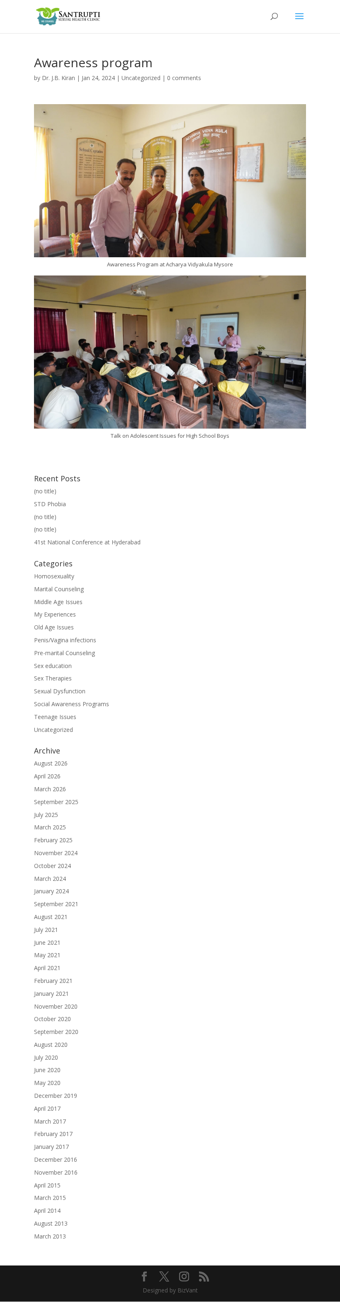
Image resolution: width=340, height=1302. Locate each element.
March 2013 (50, 1236)
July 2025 (46, 815)
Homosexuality (54, 576)
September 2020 (56, 1032)
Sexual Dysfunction (59, 691)
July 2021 (46, 930)
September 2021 (56, 904)
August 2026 (51, 763)
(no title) (45, 491)
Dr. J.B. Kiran (58, 78)
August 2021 (51, 917)
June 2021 (47, 942)
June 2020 (47, 1070)
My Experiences (55, 614)
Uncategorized (140, 78)
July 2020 (46, 1057)
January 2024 (51, 891)
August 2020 (51, 1044)
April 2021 (47, 968)
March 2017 (50, 1121)
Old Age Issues (54, 627)
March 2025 (50, 827)
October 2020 (52, 1019)
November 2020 (56, 1006)
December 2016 (55, 1159)
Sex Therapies (53, 678)
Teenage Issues (55, 717)
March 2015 (50, 1198)
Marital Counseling (59, 589)
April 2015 (47, 1185)
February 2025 (53, 840)
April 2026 (47, 776)
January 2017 (51, 1147)
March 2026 (50, 789)
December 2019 (55, 1096)
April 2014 (47, 1210)
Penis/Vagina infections (65, 640)
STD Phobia (50, 504)
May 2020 (47, 1083)
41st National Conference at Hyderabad (87, 542)
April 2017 (47, 1108)
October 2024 (52, 866)
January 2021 (51, 993)
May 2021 (47, 955)
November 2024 (56, 853)
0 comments (184, 78)
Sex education (53, 666)
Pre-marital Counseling (64, 653)
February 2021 (53, 981)
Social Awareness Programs (71, 704)
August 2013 (51, 1223)
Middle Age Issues (58, 602)
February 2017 (53, 1134)
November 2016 (56, 1172)
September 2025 (56, 802)
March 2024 (50, 879)
